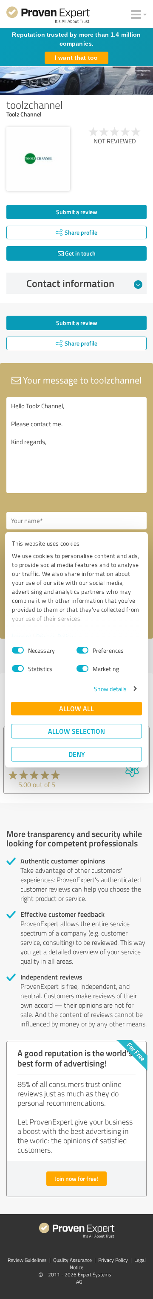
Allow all (76, 708)
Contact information (70, 283)
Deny (76, 754)
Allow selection (76, 731)
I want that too (76, 57)
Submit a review (76, 212)
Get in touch (80, 253)
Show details (110, 689)
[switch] (82, 650)
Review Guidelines (27, 1260)
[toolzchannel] (38, 159)
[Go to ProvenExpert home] (48, 16)
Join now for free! (76, 1178)
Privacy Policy (54, 636)
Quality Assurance (72, 1260)
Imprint (22, 636)
